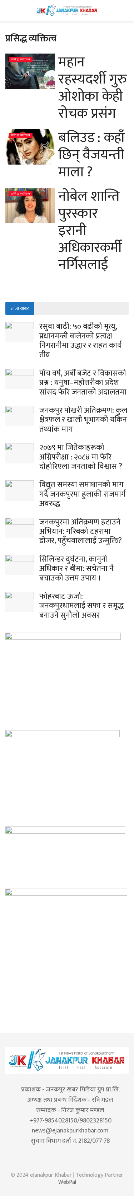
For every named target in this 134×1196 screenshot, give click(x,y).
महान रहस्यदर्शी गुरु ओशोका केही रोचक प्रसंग (92, 87)
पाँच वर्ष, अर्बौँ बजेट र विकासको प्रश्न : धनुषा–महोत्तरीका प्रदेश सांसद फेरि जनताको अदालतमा (82, 383)
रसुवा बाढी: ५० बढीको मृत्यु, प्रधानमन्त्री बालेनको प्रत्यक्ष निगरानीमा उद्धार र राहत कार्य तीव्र (80, 340)
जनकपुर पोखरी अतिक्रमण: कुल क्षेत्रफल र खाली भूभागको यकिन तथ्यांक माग (83, 420)
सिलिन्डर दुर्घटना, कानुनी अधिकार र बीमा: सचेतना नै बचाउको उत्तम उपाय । (76, 569)
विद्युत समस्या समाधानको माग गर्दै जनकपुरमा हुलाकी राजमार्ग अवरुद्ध (82, 494)
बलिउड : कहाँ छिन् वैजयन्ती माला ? (91, 155)
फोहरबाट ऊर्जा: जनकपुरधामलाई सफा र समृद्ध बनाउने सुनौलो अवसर (81, 606)
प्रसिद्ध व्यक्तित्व (20, 59)
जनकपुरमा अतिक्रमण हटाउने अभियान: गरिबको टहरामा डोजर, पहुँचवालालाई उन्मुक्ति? (80, 532)
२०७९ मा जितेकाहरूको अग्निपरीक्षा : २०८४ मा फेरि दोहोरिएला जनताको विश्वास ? (80, 457)
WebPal (67, 1182)
